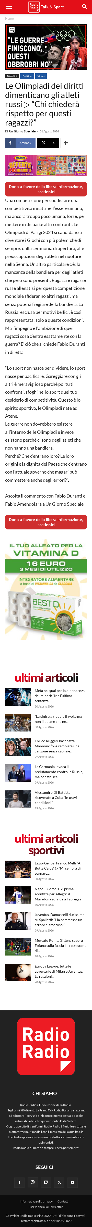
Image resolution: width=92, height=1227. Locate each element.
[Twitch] (46, 1183)
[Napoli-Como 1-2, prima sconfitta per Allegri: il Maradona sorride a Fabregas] (18, 895)
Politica (27, 76)
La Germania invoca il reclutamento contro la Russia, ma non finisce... (59, 771)
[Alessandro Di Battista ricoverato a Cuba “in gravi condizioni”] (18, 799)
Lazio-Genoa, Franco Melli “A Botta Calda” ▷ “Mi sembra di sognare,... (58, 868)
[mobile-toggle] (9, 7)
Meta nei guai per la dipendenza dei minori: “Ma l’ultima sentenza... (60, 695)
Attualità (12, 76)
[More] (65, 143)
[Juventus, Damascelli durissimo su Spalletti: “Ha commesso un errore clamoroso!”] (18, 921)
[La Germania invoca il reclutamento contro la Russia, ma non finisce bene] (18, 773)
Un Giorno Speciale (22, 131)
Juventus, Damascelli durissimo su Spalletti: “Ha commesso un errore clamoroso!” (60, 919)
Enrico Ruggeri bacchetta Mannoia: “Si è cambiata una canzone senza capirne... (57, 746)
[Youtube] (72, 1183)
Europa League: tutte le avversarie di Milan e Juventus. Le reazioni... (59, 971)
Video (41, 76)
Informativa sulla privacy (36, 1201)
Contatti (62, 1201)
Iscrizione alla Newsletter (46, 1207)
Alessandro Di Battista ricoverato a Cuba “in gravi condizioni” (56, 797)
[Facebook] (19, 1183)
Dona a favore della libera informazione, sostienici (46, 189)
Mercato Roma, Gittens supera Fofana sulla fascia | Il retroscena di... (60, 945)
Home (9, 18)
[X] (59, 1183)
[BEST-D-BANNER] (46, 638)
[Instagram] (33, 1182)
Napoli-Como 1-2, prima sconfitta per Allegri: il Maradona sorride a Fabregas (58, 894)
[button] (85, 7)
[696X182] (46, 165)
